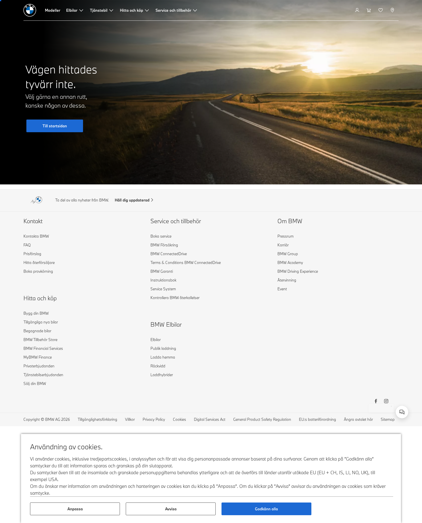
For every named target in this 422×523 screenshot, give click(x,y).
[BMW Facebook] (376, 401)
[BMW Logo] (29, 10)
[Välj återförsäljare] (393, 10)
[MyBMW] (358, 10)
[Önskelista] (381, 10)
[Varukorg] (369, 10)
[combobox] (402, 412)
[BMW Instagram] (386, 401)
